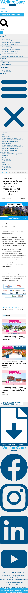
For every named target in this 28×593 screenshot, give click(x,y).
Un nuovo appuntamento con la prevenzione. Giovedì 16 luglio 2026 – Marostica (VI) (14, 363)
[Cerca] (1, 32)
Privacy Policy (14, 590)
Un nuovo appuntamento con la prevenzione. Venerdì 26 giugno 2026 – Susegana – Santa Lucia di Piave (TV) (14, 389)
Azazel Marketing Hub (16, 592)
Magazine (3, 58)
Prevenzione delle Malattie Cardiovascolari (8, 54)
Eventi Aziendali (6, 64)
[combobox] (4, 29)
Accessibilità (20, 589)
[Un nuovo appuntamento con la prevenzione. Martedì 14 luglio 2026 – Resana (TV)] (14, 326)
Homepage (3, 35)
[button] (14, 102)
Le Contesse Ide (19, 310)
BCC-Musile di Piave (7, 310)
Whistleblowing (5, 590)
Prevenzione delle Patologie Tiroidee (12, 56)
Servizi (2, 37)
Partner (2, 60)
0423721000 (6, 579)
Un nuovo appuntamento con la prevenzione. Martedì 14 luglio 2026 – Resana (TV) (14, 338)
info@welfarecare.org (21, 579)
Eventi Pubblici (23, 198)
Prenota (2, 66)
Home (10, 172)
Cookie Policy (23, 590)
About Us (3, 73)
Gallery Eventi (4, 67)
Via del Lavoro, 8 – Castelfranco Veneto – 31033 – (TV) (14, 576)
